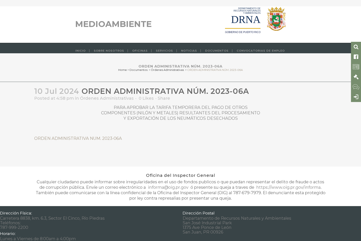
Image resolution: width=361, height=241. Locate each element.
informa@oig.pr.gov (168, 187)
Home (122, 69)
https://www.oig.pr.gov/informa (288, 187)
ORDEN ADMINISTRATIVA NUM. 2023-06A (78, 138)
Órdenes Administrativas (167, 69)
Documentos (138, 69)
